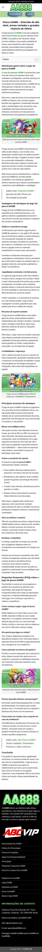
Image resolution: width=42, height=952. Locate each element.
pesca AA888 (15, 33)
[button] (3, 7)
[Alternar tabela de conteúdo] (35, 60)
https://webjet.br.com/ (14, 923)
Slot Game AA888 (26, 740)
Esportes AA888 (25, 191)
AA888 (6, 808)
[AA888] (21, 7)
